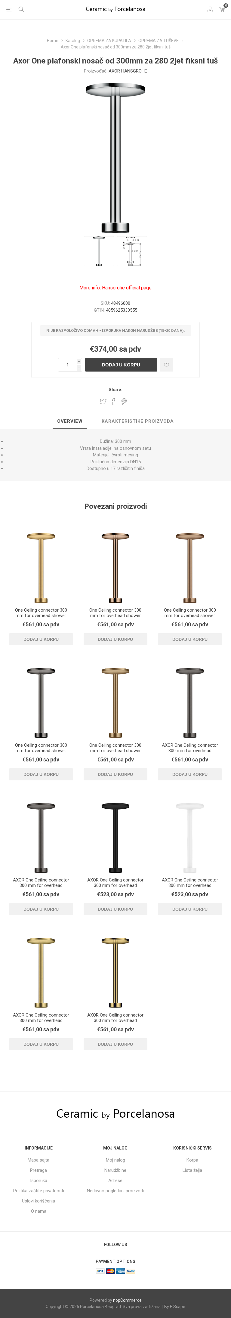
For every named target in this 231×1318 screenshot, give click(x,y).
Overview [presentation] (70, 421)
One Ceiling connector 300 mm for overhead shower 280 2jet (41, 615)
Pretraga (38, 1170)
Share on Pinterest (124, 401)
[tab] (70, 421)
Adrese (115, 1180)
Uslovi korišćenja (38, 1201)
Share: (115, 389)
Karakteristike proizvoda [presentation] (138, 421)
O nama (38, 1211)
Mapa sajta (38, 1160)
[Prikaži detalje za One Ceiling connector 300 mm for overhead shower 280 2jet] (41, 568)
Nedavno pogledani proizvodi (115, 1190)
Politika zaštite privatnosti (38, 1190)
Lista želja (192, 1170)
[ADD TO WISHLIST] (166, 365)
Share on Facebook (113, 401)
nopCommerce (127, 1300)
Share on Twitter (103, 401)
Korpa (192, 1160)
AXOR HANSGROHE (128, 71)
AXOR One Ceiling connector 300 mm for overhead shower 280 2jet (190, 750)
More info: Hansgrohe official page (115, 288)
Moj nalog (115, 1160)
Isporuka (38, 1180)
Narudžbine (115, 1170)
